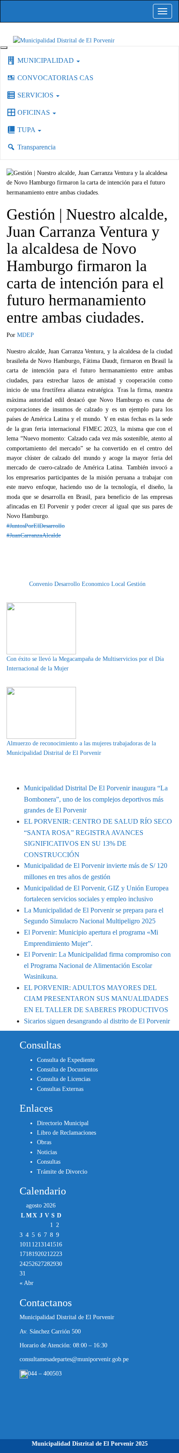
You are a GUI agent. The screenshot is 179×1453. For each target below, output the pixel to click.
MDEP (25, 335)
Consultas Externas (60, 1089)
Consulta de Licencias (63, 1079)
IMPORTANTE (49, 574)
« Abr (26, 1283)
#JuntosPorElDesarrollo (36, 526)
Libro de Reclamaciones (66, 1132)
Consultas (48, 1162)
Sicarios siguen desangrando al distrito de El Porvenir (97, 1021)
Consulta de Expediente (66, 1060)
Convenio (41, 584)
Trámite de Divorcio (62, 1171)
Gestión (136, 584)
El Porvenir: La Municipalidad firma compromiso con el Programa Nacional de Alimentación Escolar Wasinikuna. (97, 965)
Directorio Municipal (63, 1123)
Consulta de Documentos (67, 1069)
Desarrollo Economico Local (89, 584)
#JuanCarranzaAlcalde (34, 535)
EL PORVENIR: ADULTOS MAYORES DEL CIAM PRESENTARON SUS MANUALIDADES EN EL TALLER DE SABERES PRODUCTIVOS (96, 998)
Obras (44, 1142)
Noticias (47, 1152)
